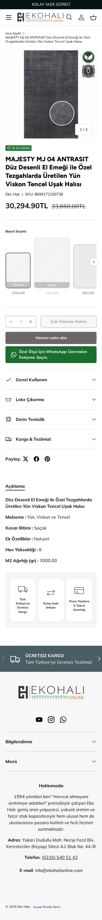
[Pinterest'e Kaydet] (47, 458)
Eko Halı (12, 194)
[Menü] (9, 17)
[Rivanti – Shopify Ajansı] (37, 907)
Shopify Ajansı (51, 907)
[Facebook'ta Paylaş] (36, 458)
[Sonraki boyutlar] (93, 261)
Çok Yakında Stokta (69, 321)
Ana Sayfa (13, 33)
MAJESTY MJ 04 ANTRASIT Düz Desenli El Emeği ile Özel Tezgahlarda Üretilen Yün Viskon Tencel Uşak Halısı (47, 39)
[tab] (15, 486)
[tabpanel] (51, 530)
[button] (93, 17)
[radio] (18, 274)
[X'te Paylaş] (25, 458)
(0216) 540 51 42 (60, 857)
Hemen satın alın (51, 337)
